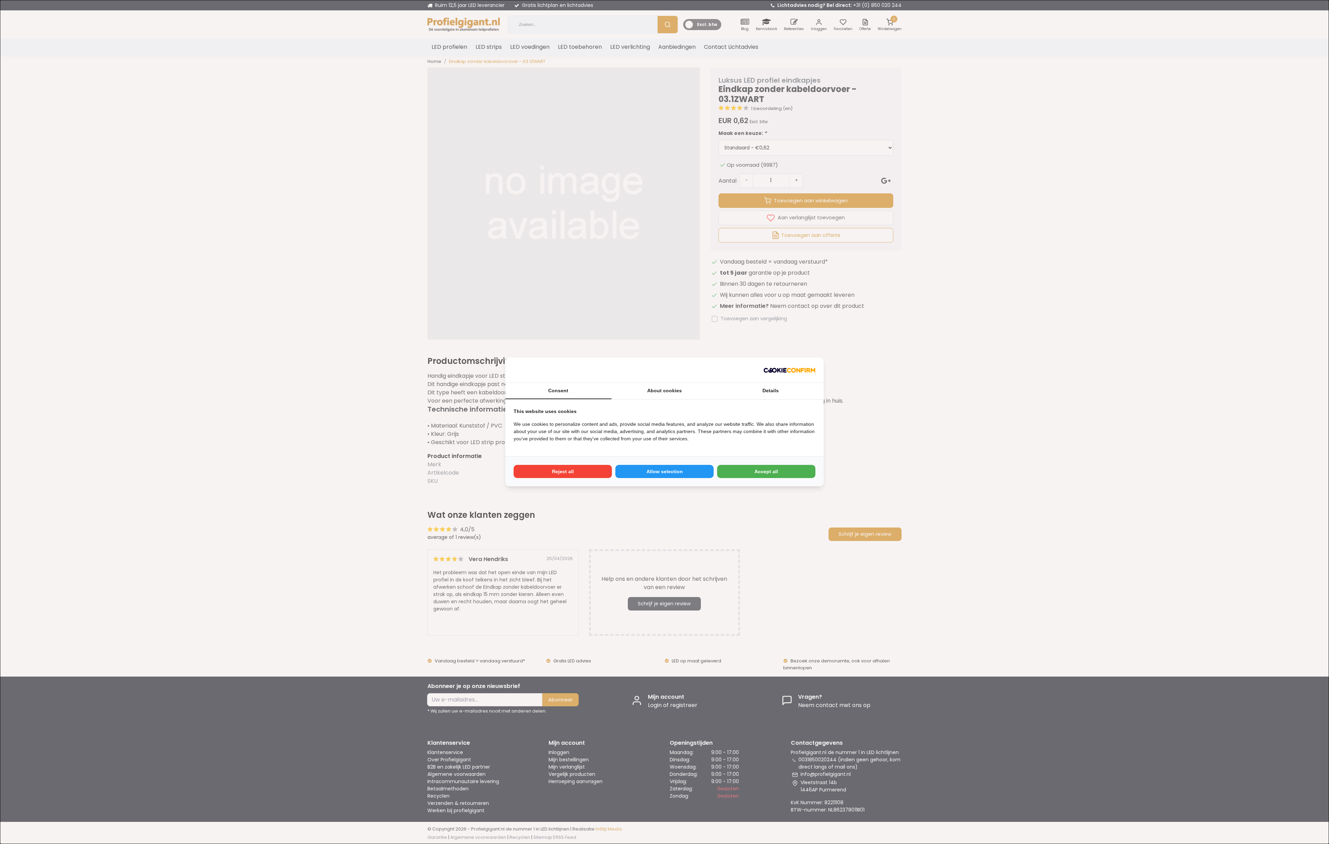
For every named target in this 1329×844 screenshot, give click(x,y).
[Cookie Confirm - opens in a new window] (789, 370)
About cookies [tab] (664, 390)
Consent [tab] (558, 390)
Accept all (766, 471)
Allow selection (665, 471)
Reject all (563, 471)
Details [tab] (770, 390)
